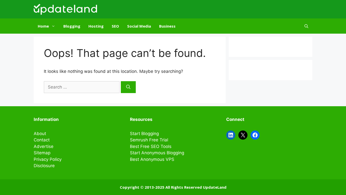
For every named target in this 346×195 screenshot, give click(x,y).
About (40, 133)
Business (167, 26)
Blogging (71, 26)
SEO (115, 26)
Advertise (43, 146)
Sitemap (42, 152)
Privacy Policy (48, 159)
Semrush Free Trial (149, 139)
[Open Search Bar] (306, 26)
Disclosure (44, 165)
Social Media (139, 26)
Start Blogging (144, 133)
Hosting (96, 26)
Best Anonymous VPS (152, 159)
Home (43, 26)
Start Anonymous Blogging (157, 152)
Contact (42, 139)
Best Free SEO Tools (150, 146)
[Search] (128, 87)
